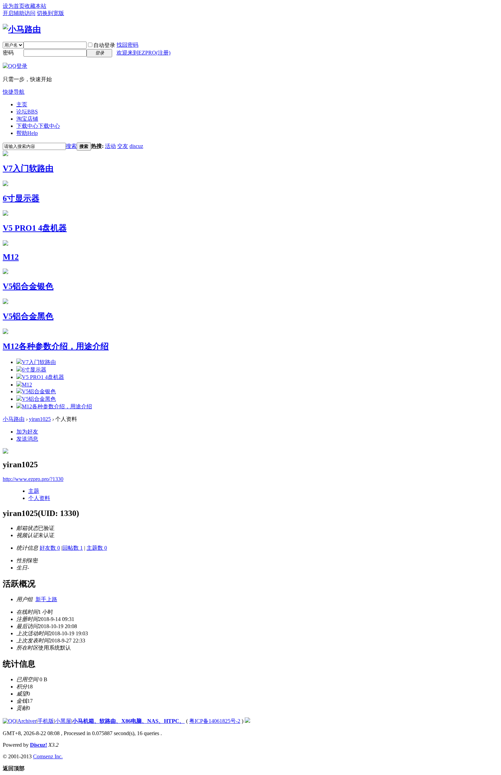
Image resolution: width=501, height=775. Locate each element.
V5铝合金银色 (28, 286)
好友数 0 (50, 548)
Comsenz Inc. (48, 756)
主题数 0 (97, 548)
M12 (11, 257)
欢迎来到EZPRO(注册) (143, 53)
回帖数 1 (72, 548)
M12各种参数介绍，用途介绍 (56, 346)
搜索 (71, 146)
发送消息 (27, 439)
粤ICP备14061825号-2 (214, 721)
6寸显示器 (21, 198)
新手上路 (46, 599)
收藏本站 (35, 6)
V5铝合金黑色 (28, 316)
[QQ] (9, 721)
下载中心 (38, 126)
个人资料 (39, 498)
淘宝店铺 (27, 119)
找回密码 (127, 45)
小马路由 (14, 419)
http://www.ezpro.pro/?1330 (33, 479)
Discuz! (38, 745)
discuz (136, 146)
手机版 (45, 721)
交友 (122, 146)
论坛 (27, 112)
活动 (110, 146)
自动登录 (104, 45)
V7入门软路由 (28, 168)
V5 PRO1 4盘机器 (35, 228)
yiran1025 (40, 419)
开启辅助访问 (19, 13)
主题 (33, 491)
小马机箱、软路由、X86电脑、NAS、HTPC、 (128, 721)
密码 (8, 53)
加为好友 (27, 432)
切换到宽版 (50, 13)
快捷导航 (14, 92)
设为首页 (14, 6)
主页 (21, 104)
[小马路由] (22, 29)
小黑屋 (63, 721)
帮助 (27, 133)
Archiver (26, 721)
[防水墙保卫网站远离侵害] (247, 721)
